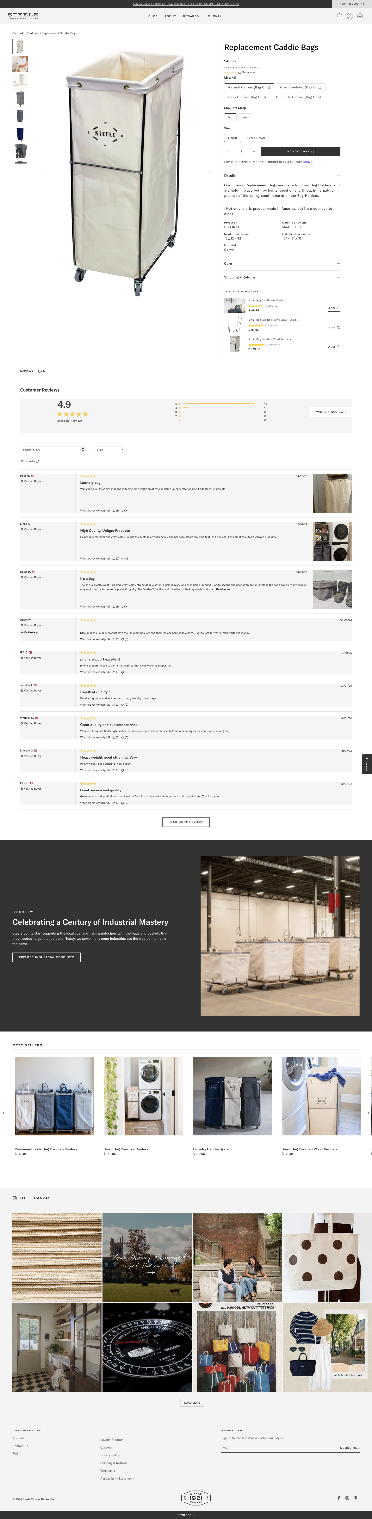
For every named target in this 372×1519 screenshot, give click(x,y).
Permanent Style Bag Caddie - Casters (46, 1149)
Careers (106, 1447)
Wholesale (107, 1471)
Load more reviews (186, 822)
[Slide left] (45, 171)
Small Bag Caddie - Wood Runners (310, 1149)
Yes (245, 117)
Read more (223, 589)
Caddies (32, 33)
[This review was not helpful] (122, 511)
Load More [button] (192, 1402)
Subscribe (349, 1448)
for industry (351, 3)
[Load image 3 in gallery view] (20, 81)
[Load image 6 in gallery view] (20, 133)
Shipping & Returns (113, 1463)
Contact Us (20, 1446)
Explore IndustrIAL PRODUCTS (46, 957)
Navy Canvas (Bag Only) (247, 97)
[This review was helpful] (114, 511)
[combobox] (110, 449)
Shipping (229, 67)
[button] (153, 18)
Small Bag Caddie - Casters (126, 1149)
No (230, 117)
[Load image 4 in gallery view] (20, 99)
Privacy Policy (110, 1455)
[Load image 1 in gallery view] (20, 46)
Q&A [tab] (41, 371)
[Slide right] (209, 171)
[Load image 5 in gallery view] (20, 116)
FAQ (15, 1454)
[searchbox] (49, 450)
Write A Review (329, 412)
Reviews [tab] (26, 371)
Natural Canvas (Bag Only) (249, 87)
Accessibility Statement (117, 1478)
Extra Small (256, 138)
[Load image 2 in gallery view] (20, 64)
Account (18, 1438)
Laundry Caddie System (212, 1149)
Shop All (18, 33)
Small (232, 138)
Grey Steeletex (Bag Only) (300, 87)
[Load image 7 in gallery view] (20, 151)
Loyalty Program (111, 1440)
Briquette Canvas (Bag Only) (298, 97)
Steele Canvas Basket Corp (39, 1499)
